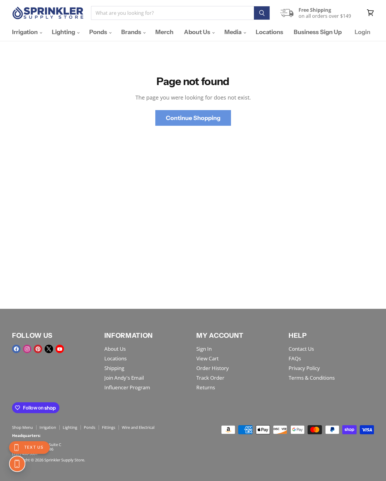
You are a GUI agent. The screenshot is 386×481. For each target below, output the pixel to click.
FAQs (295, 358)
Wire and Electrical (138, 427)
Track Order (210, 377)
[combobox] (172, 13)
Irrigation (25, 32)
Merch (164, 32)
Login (362, 32)
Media (233, 32)
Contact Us (301, 348)
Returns (205, 387)
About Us (197, 32)
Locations (269, 32)
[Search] (262, 13)
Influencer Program (127, 387)
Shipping (114, 368)
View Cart (207, 358)
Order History (212, 368)
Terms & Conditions (312, 377)
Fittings (108, 427)
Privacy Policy (304, 368)
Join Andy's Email (124, 377)
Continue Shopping (193, 118)
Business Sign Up (318, 32)
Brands (131, 32)
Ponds (98, 32)
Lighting (64, 32)
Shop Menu (22, 427)
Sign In (204, 348)
